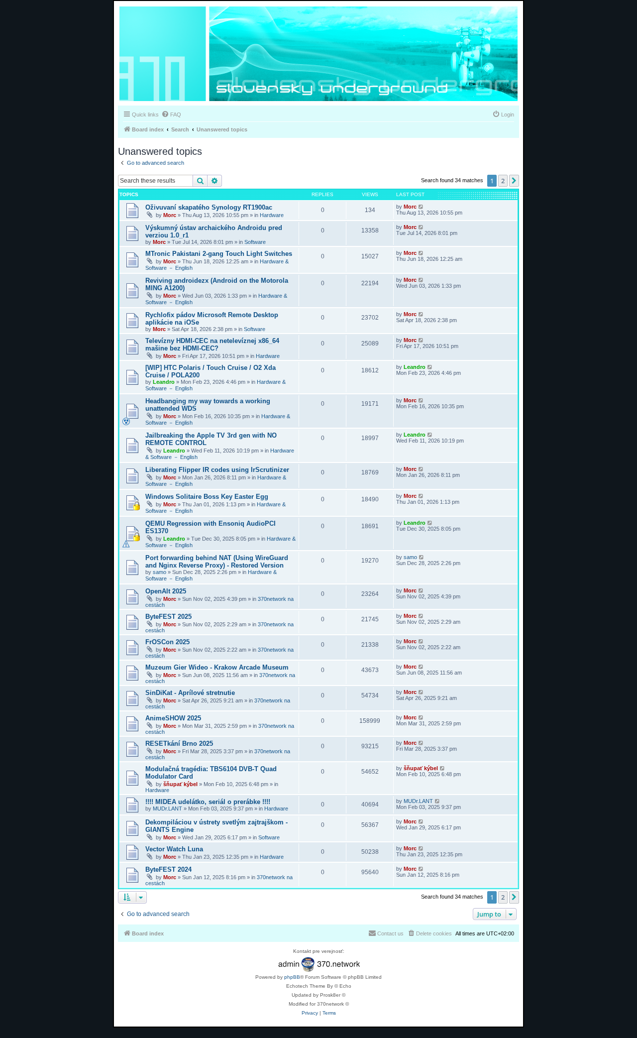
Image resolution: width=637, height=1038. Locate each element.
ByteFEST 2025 (168, 616)
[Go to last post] (421, 207)
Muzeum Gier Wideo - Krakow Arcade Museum (217, 667)
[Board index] (318, 54)
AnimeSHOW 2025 (173, 718)
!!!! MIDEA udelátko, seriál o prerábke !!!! (207, 802)
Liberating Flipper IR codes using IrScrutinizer (217, 469)
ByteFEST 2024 (168, 869)
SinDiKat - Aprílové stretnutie (190, 692)
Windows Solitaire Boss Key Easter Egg (206, 496)
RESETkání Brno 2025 (179, 743)
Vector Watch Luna (174, 849)
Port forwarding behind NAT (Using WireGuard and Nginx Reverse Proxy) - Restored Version (216, 561)
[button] (514, 181)
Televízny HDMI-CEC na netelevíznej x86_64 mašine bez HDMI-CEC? (212, 344)
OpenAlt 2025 (165, 591)
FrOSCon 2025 (167, 642)
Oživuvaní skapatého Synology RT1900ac (208, 207)
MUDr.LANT (167, 808)
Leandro (164, 382)
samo (159, 572)
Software (255, 242)
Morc (169, 215)
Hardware (272, 215)
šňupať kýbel (180, 784)
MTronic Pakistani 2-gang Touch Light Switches (218, 253)
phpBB (292, 977)
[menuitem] (171, 114)
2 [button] (503, 180)
